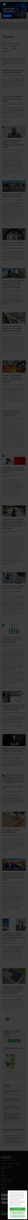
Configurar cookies (17, 1216)
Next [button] (26, 18)
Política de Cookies (18, 1212)
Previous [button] (2, 18)
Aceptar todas (17, 1209)
